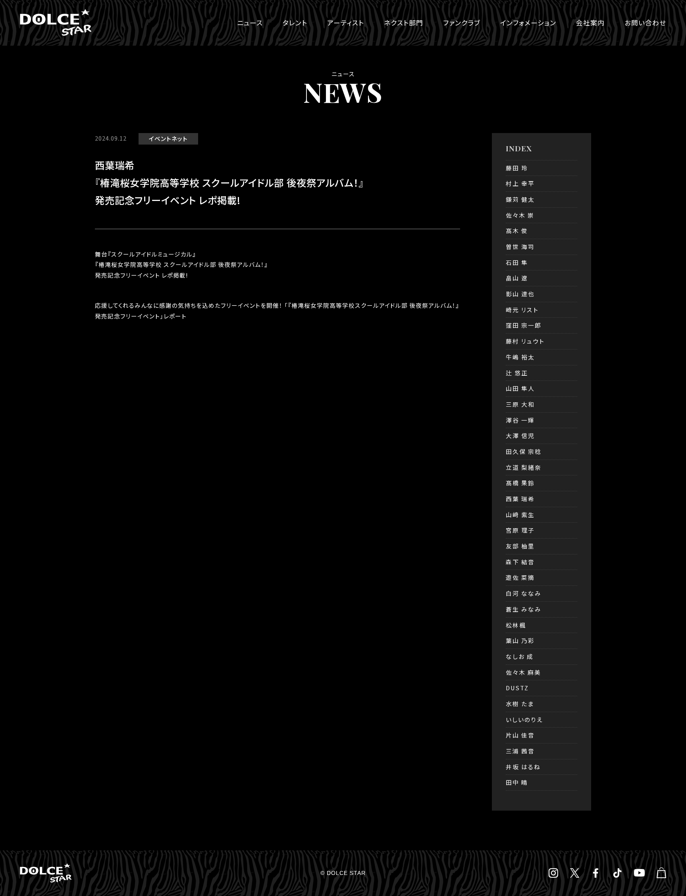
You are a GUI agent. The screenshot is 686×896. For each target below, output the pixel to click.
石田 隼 (517, 262)
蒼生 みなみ (523, 609)
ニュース (250, 22)
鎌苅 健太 (520, 199)
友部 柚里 (520, 546)
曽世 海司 (520, 246)
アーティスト (345, 22)
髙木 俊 (517, 230)
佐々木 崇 (520, 215)
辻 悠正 (517, 373)
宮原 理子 (520, 530)
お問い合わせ (645, 22)
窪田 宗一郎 (523, 325)
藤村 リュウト (525, 341)
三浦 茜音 (520, 751)
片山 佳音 (520, 735)
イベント (160, 138)
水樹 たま (520, 703)
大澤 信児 (520, 435)
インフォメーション (528, 22)
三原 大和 (520, 404)
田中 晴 (517, 782)
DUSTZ (517, 688)
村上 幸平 (520, 183)
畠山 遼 (517, 278)
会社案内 (590, 22)
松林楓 (516, 625)
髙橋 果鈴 (520, 483)
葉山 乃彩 (520, 640)
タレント (295, 22)
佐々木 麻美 (523, 672)
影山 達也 (520, 294)
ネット (180, 138)
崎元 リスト (522, 309)
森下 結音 (520, 562)
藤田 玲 (517, 168)
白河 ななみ (523, 593)
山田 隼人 (520, 388)
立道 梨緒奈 (523, 467)
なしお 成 (520, 656)
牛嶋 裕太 (520, 357)
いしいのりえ (524, 719)
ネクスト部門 (403, 22)
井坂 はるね (523, 767)
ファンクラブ (461, 22)
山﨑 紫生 (520, 514)
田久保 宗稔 (523, 451)
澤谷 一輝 (520, 420)
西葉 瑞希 (520, 498)
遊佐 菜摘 (520, 577)
